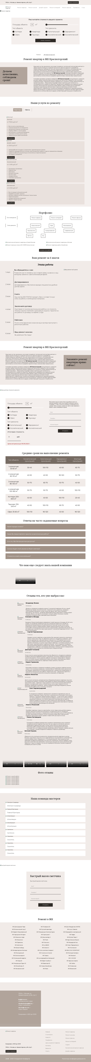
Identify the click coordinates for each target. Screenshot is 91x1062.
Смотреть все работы (45, 250)
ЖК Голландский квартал (19, 958)
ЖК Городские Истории (19, 934)
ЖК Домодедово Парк (18, 926)
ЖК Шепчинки (19, 945)
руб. (14, 437)
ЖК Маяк (45, 968)
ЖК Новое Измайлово (45, 966)
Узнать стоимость (73, 2)
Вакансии (48, 1048)
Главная (38, 54)
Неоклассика (31, 230)
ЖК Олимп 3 (45, 947)
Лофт (51, 225)
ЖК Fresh (45, 940)
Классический (36, 225)
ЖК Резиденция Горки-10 (19, 963)
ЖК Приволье (19, 942)
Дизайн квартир (70, 1051)
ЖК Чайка (72, 963)
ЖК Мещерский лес (72, 942)
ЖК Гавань (45, 955)
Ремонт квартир (21, 7)
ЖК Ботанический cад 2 (19, 929)
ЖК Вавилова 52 (45, 963)
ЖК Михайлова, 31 (19, 966)
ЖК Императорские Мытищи (19, 950)
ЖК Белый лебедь (19, 947)
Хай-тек (30, 235)
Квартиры (17, 110)
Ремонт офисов (66, 7)
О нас (83, 7)
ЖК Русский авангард (45, 929)
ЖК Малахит (72, 955)
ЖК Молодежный (19, 953)
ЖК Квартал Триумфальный (19, 932)
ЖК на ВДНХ (45, 945)
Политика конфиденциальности (73, 1059)
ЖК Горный (19, 960)
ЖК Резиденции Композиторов (45, 932)
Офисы (27, 110)
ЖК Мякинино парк (18, 937)
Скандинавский (49, 230)
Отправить (65, 430)
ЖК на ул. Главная (72, 929)
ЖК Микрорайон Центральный (72, 932)
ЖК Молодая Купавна (72, 953)
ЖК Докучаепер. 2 (45, 937)
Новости (48, 1037)
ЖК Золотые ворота (18, 955)
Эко (43, 235)
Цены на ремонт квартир (53, 1043)
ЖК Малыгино (19, 940)
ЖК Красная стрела (72, 960)
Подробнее (11, 138)
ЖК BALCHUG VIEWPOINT (72, 950)
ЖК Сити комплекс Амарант (45, 950)
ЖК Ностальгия (72, 947)
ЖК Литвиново (72, 966)
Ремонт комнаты (70, 1035)
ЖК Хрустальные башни (72, 940)
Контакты (48, 1045)
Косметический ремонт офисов (74, 1048)
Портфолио (76, 7)
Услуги (47, 1051)
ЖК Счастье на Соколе (45, 953)
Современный (69, 230)
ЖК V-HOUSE (72, 958)
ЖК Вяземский (72, 968)
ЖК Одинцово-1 (45, 934)
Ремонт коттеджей (55, 7)
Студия (67, 1044)
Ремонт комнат (32, 7)
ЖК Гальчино (45, 942)
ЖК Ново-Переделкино (72, 945)
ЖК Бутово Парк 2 (72, 937)
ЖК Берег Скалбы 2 (45, 960)
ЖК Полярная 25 (45, 926)
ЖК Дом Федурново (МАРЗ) (72, 926)
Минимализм (67, 225)
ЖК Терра (72, 934)
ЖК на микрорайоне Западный (45, 958)
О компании (49, 1034)
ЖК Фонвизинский (19, 968)
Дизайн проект (43, 7)
